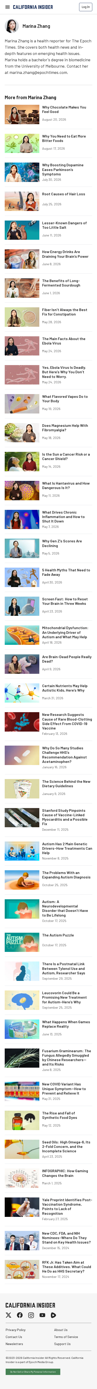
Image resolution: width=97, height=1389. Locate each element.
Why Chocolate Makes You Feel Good (64, 109)
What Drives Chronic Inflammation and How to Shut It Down (63, 516)
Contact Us (14, 1337)
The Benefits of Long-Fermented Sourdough (61, 282)
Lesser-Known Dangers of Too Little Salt (64, 225)
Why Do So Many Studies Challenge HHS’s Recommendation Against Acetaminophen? (64, 755)
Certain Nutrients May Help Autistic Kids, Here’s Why (65, 687)
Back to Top (79, 1379)
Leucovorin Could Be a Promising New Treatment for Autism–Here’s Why (64, 997)
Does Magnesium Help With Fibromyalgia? (65, 427)
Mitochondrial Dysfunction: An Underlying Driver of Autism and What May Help (65, 632)
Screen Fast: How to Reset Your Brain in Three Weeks (65, 601)
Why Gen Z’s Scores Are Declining (62, 543)
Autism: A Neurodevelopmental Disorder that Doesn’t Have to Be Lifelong (65, 908)
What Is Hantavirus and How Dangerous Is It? (66, 485)
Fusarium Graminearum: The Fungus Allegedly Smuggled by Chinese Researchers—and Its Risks (66, 1057)
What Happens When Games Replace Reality (66, 1023)
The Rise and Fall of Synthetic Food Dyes (59, 1115)
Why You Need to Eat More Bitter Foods (64, 138)
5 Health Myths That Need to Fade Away (66, 572)
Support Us (62, 1344)
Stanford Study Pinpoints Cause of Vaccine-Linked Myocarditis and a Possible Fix (65, 817)
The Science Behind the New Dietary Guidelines (66, 783)
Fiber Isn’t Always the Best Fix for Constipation (64, 311)
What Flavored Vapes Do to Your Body (65, 398)
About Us (61, 1330)
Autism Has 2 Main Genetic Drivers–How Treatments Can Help (67, 848)
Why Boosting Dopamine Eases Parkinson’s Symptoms (63, 169)
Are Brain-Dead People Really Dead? (67, 658)
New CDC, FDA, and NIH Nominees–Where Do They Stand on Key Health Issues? (66, 1237)
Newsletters (14, 1344)
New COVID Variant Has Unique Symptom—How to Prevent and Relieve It (64, 1088)
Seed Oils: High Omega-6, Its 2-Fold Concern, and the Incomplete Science (66, 1146)
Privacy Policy (15, 1330)
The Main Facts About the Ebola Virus (63, 340)
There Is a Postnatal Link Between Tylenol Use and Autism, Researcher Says (63, 968)
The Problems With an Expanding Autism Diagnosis (66, 874)
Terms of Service (66, 1337)
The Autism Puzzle (58, 935)
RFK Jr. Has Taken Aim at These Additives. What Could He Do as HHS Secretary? (66, 1266)
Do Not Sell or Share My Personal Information (33, 1371)
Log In (86, 7)
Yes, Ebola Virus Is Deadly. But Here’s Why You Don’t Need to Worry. (64, 371)
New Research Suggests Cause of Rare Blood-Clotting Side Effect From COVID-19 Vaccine (67, 721)
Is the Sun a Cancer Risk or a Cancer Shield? (66, 456)
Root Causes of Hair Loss (63, 194)
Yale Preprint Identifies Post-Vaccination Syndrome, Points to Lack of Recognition (67, 1206)
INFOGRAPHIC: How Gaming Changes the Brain (65, 1172)
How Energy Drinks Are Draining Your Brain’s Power (65, 253)
